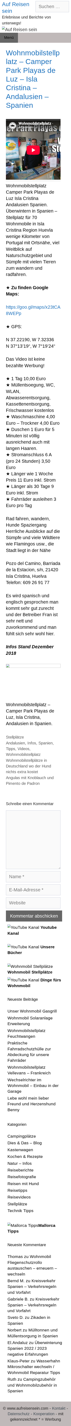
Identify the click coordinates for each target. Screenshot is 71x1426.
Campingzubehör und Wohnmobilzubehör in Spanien (32, 1385)
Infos (31, 743)
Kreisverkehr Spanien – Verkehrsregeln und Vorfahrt (31, 1286)
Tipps (10, 749)
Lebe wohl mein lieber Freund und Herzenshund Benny (31, 1104)
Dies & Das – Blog (24, 1143)
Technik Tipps (20, 1210)
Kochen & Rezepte (25, 1156)
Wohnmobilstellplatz (23, 754)
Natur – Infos (19, 1163)
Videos (23, 749)
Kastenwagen (20, 1149)
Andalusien (15, 743)
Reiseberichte (20, 1170)
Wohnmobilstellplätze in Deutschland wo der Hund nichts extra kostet (28, 766)
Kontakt (58, 1408)
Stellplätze (15, 737)
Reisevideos (19, 1197)
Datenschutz (19, 1414)
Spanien (45, 743)
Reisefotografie (21, 1176)
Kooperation (43, 1414)
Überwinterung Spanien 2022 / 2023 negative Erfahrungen (34, 1348)
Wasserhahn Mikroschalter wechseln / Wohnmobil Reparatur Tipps (33, 1367)
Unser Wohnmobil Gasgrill (32, 1011)
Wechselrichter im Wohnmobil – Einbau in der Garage (33, 1086)
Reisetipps (17, 1190)
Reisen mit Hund (23, 1183)
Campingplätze (21, 1136)
